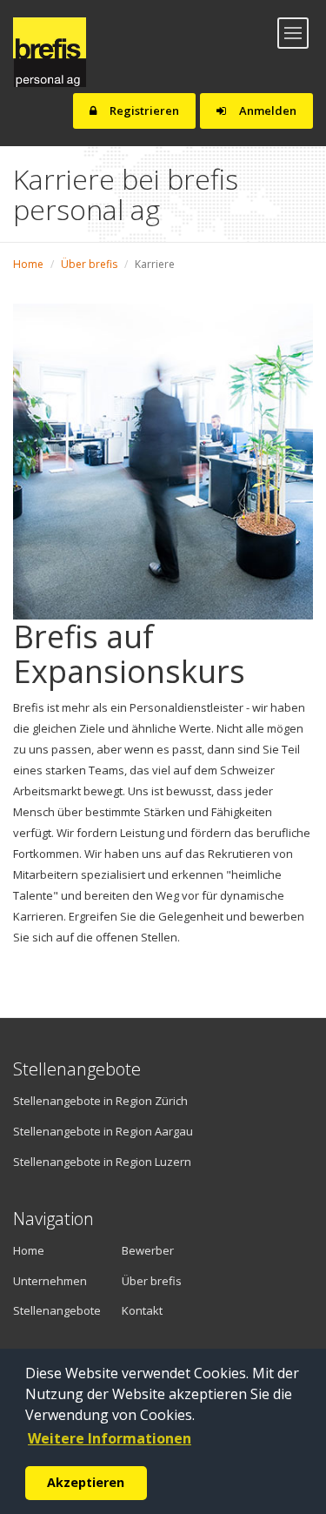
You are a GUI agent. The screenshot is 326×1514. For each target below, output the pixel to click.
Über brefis (89, 264)
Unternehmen (43, 1281)
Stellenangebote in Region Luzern (102, 1161)
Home (28, 264)
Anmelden (266, 110)
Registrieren (143, 110)
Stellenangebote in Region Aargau (103, 1131)
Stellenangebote (54, 1310)
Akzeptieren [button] (85, 1482)
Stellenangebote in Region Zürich (100, 1101)
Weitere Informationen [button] (109, 1438)
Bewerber (148, 1250)
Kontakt (142, 1310)
